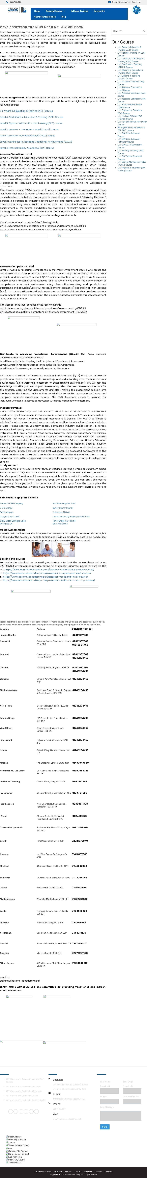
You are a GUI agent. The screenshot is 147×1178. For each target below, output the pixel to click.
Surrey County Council (63, 507)
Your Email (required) (128, 1084)
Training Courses (54, 11)
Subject (103, 1096)
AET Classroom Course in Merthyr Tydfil (25, 1100)
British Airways (6, 512)
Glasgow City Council (9, 516)
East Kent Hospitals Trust (64, 503)
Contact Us (99, 11)
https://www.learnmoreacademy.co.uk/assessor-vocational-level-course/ (45, 576)
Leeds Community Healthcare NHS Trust (71, 516)
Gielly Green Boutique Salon (13, 520)
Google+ (108, 1171)
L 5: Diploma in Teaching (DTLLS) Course (129, 77)
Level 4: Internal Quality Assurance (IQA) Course (27, 148)
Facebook (58, 1171)
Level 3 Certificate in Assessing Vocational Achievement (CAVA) (36, 141)
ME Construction (60, 523)
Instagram (88, 1171)
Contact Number (131, 1096)
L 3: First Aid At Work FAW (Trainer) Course (130, 117)
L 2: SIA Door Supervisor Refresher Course (129, 140)
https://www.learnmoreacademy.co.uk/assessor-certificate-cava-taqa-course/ (49, 580)
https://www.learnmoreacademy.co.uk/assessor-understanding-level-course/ (49, 569)
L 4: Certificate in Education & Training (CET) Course (131, 60)
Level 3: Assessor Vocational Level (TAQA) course (27, 135)
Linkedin (68, 1171)
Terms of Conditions (43, 1171)
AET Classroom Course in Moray (22, 1095)
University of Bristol (61, 512)
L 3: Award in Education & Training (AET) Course (26, 111)
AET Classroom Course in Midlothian (24, 1091)
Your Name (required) (105, 1084)
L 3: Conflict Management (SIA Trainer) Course (132, 163)
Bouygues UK (6, 523)
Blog (63, 17)
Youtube (98, 1171)
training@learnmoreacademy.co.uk (69, 1099)
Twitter (78, 1171)
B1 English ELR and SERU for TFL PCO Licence (131, 129)
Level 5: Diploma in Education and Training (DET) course (31, 123)
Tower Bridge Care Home (64, 520)
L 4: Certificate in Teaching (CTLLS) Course (130, 66)
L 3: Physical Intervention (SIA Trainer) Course (131, 169)
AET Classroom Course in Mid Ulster (23, 1086)
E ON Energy (6, 507)
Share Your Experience (45, 17)
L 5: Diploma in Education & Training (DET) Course (130, 71)
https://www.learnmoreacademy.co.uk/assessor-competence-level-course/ (47, 573)
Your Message (107, 1107)
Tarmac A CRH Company (11, 503)
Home (37, 11)
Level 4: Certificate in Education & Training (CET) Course (31, 117)
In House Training (79, 11)
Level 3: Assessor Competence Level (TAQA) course (29, 129)
